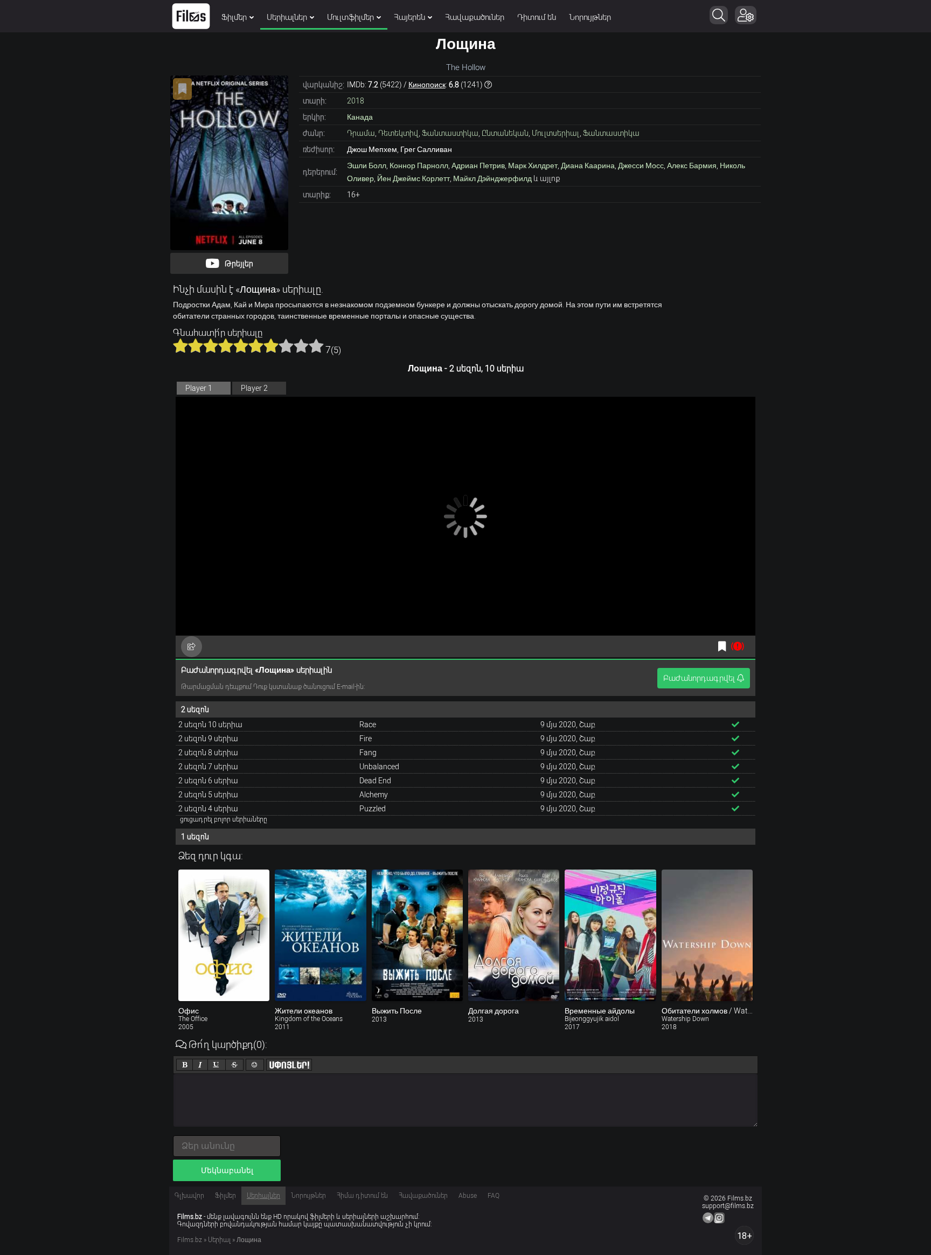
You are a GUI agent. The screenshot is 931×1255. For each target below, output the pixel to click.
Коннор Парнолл (419, 165)
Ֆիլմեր (234, 17)
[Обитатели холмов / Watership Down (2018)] (707, 935)
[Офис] (223, 935)
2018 (355, 100)
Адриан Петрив (478, 165)
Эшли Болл (366, 165)
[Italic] (200, 1065)
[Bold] (184, 1065)
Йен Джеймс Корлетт (413, 178)
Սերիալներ (287, 17)
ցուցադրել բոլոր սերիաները (223, 819)
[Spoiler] (289, 1065)
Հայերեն (409, 17)
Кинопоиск (427, 84)
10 (316, 345)
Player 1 (198, 388)
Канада (360, 117)
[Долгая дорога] (513, 935)
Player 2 (254, 388)
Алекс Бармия (692, 165)
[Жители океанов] (320, 935)
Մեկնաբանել (227, 1170)
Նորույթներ (590, 17)
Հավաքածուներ (474, 17)
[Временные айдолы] (610, 935)
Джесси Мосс (641, 165)
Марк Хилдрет (533, 165)
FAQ (493, 1195)
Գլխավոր (189, 1195)
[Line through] (234, 1065)
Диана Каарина (588, 165)
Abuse (467, 1195)
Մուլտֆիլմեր (350, 17)
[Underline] (216, 1065)
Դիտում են (536, 17)
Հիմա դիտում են (362, 1195)
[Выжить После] (417, 935)
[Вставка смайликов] (255, 1065)
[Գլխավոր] (191, 16)
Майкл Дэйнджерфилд (492, 178)
